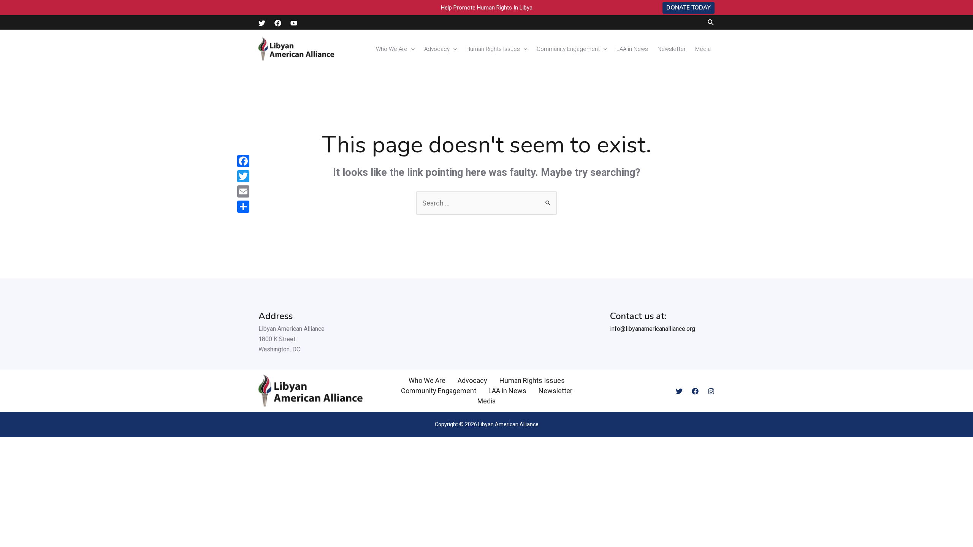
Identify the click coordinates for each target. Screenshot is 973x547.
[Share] (243, 206)
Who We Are (391, 49)
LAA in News (632, 49)
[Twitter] (261, 23)
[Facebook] (277, 23)
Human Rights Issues (493, 49)
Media (703, 49)
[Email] (243, 191)
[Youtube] (293, 23)
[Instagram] (711, 391)
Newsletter (672, 49)
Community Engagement (568, 49)
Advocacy (437, 49)
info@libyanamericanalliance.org (652, 328)
